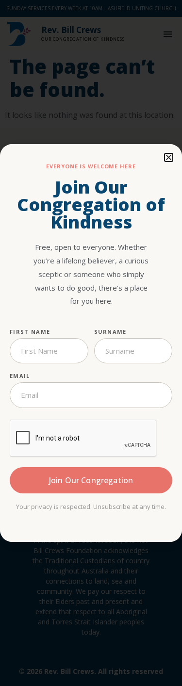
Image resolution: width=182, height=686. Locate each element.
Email (20, 375)
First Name (30, 331)
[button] (168, 157)
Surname (110, 331)
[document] (91, 343)
